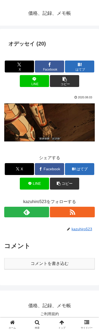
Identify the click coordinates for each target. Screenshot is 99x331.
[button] (64, 81)
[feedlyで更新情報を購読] (26, 212)
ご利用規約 (49, 314)
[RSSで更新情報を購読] (72, 212)
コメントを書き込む (50, 263)
